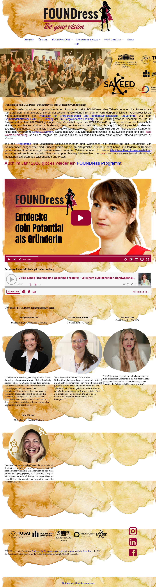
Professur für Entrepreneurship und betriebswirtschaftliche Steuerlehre (87, 115)
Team (103, 153)
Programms (24, 143)
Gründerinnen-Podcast (87, 39)
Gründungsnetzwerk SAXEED (56, 554)
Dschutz (68, 583)
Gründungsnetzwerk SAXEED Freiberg (29, 119)
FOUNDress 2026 (61, 39)
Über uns (42, 39)
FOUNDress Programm (99, 163)
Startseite (29, 39)
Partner (130, 39)
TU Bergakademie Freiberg (76, 119)
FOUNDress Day (112, 39)
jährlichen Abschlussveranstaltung (130, 150)
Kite (77, 44)
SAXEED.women (42, 131)
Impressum (89, 583)
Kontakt (79, 583)
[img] (78, 16)
